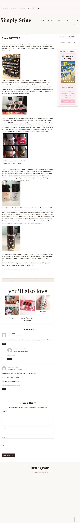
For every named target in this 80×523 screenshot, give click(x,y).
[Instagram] (75, 8)
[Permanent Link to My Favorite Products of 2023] (12, 314)
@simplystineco (42, 472)
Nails (44, 280)
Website (4, 445)
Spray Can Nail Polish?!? (43, 312)
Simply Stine (15, 20)
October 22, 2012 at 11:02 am (21, 351)
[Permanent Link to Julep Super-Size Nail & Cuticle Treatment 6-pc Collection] (27, 314)
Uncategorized (11, 35)
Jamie (10, 333)
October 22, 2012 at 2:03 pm (15, 369)
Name (4, 428)
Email (4, 437)
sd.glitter (12, 367)
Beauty (4, 35)
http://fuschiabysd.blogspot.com (11, 385)
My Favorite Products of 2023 (12, 317)
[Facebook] (70, 8)
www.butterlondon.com (33, 269)
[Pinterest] (73, 8)
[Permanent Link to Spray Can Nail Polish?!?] (43, 309)
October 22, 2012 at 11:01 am (15, 336)
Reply (4, 343)
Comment (4, 411)
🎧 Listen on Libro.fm (67, 101)
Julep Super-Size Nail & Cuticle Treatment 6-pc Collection (27, 318)
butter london (37, 280)
